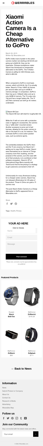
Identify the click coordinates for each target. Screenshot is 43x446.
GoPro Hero (30, 145)
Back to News (22, 368)
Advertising (6, 404)
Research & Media (9, 401)
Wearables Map (8, 407)
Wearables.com (11, 193)
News (4, 387)
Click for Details (18, 228)
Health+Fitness (16, 211)
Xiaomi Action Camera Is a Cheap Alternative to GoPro (21, 190)
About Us (5, 394)
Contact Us (6, 397)
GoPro (8, 59)
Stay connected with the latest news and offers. (19, 429)
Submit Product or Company (12, 391)
